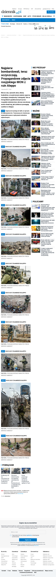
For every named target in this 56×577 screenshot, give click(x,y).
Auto (13, 554)
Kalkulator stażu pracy (48, 557)
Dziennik (3, 35)
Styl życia (33, 564)
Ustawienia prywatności (26, 572)
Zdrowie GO (19, 24)
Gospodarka (15, 557)
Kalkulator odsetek (47, 561)
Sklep (53, 8)
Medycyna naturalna (35, 559)
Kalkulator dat (46, 554)
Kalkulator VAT (46, 559)
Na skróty (3, 551)
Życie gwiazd (24, 561)
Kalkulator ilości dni (47, 556)
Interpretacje (4, 563)
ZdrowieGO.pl (38, 8)
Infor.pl (2, 554)
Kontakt (4, 570)
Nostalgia (12, 24)
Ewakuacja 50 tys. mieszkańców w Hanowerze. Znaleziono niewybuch (5, 479)
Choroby (32, 561)
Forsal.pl (3, 559)
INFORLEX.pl (26, 8)
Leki (31, 557)
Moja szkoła (23, 559)
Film (22, 563)
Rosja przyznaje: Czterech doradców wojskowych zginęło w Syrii (26, 479)
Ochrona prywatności (37, 570)
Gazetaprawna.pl (5, 556)
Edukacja (23, 557)
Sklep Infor (3, 564)
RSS (35, 572)
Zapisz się (28, 540)
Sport (13, 561)
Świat (13, 20)
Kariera (21, 570)
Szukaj (52, 12)
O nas (9, 570)
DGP (32, 8)
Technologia (15, 556)
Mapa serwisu (49, 570)
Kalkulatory (46, 551)
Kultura (22, 566)
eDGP (2, 557)
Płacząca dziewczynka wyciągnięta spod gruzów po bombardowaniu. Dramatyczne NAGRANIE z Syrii (15, 481)
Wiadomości (6, 20)
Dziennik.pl (15, 551)
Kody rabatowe (24, 556)
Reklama (14, 570)
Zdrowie (14, 563)
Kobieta (22, 554)
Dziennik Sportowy (6, 26)
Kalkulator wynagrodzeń (48, 564)
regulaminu (29, 535)
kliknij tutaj (36, 545)
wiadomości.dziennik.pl (11, 35)
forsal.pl (20, 8)
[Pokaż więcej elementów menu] (54, 16)
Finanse (32, 556)
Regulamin (27, 570)
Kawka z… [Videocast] (28, 24)
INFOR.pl (14, 8)
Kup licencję (20, 493)
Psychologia (33, 563)
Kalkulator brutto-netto (48, 563)
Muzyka (22, 564)
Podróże (14, 564)
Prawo (32, 554)
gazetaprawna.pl (46, 8)
